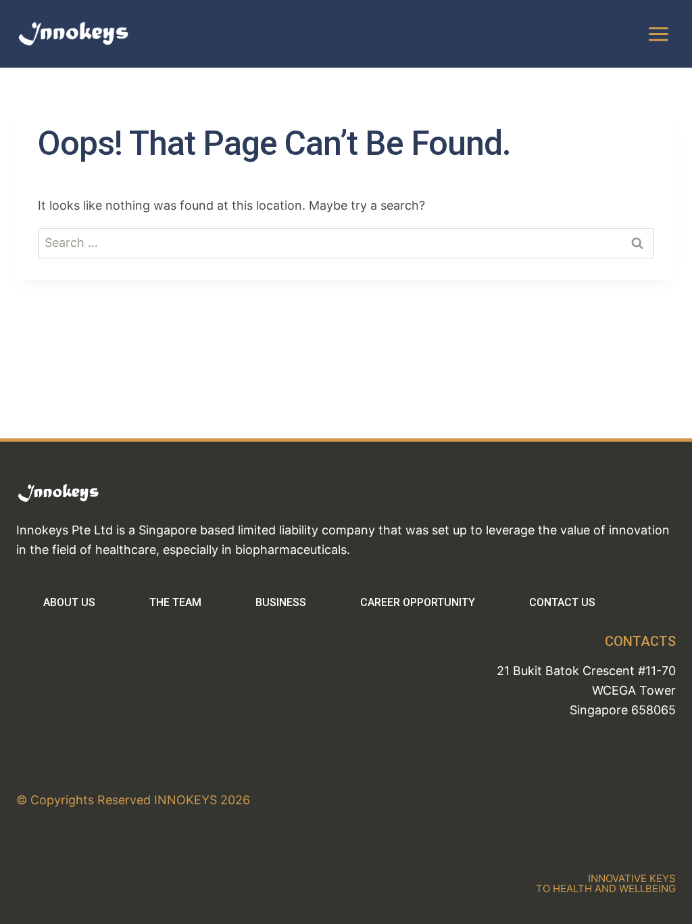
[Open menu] (658, 33)
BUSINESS (280, 602)
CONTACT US (562, 602)
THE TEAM (175, 602)
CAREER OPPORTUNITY (417, 602)
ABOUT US (69, 602)
